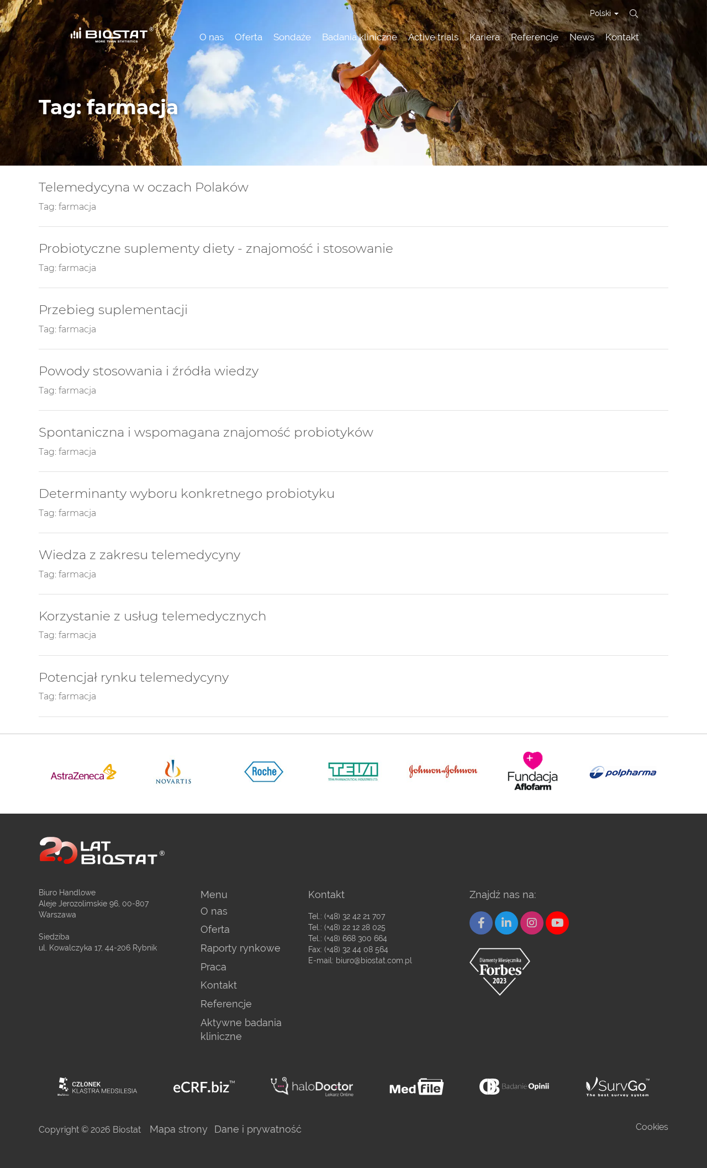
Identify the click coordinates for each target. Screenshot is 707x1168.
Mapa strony (179, 1129)
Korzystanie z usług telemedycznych (152, 616)
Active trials (433, 37)
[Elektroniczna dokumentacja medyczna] (417, 1086)
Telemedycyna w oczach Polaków (144, 187)
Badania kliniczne (359, 37)
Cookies (652, 1127)
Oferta (248, 37)
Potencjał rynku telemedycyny (134, 677)
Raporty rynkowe (241, 948)
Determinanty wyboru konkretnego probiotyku (187, 493)
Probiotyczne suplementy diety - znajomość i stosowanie (216, 248)
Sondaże (292, 37)
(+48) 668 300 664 (355, 938)
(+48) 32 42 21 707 (354, 916)
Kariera (484, 37)
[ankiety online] (515, 1087)
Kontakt (622, 37)
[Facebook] (481, 923)
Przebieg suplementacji (113, 309)
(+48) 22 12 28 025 (355, 927)
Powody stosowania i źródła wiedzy (148, 371)
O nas (211, 37)
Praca (213, 967)
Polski (601, 13)
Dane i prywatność (258, 1129)
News (581, 37)
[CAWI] (618, 1087)
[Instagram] (532, 923)
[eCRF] (204, 1086)
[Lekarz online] (312, 1087)
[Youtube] (557, 923)
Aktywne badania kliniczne (241, 1030)
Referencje (534, 37)
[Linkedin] (506, 923)
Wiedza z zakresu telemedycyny (139, 555)
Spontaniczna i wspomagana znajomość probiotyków (206, 432)
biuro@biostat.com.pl (374, 960)
